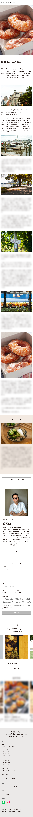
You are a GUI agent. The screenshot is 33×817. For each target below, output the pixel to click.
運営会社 (20, 811)
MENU (30, 2)
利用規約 (11, 809)
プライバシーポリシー (18, 809)
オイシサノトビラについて (9, 779)
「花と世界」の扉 (5, 764)
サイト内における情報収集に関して (9, 811)
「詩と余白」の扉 (5, 753)
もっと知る (16, 551)
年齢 (3, 590)
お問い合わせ (4, 809)
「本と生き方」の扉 (6, 749)
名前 (3, 583)
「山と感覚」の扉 (5, 760)
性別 (18, 590)
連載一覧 (16, 669)
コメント (4, 566)
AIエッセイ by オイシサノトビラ (11, 787)
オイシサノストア (7, 794)
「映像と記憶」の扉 (6, 755)
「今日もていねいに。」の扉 (16, 479)
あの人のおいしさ (7, 775)
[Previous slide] (4, 645)
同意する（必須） (8, 608)
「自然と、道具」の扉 (6, 758)
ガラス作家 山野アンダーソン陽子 (9, 770)
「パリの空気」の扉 (6, 762)
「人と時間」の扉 (5, 751)
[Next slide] (29, 645)
